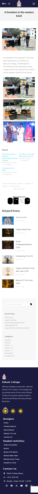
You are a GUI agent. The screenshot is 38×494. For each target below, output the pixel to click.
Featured (13, 183)
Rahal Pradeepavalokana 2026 (24, 244)
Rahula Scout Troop (11, 459)
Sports (6, 448)
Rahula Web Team (11, 456)
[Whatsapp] (31, 486)
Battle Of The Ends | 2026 (24, 281)
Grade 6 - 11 (6, 186)
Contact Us (8, 437)
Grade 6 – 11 (9, 350)
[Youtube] (22, 486)
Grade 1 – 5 (8, 345)
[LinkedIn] (16, 200)
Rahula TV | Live (10, 433)
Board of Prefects (11, 452)
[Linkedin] (26, 486)
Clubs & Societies (10, 445)
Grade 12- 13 (29, 183)
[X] (21, 200)
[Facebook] (10, 200)
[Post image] (8, 220)
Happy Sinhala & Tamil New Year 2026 (25, 269)
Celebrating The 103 (24, 256)
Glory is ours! (21, 217)
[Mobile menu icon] (34, 4)
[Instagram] (7, 486)
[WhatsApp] (27, 200)
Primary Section (10, 426)
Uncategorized (9, 356)
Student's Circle (10, 463)
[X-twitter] (17, 486)
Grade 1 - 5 (21, 183)
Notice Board (14, 186)
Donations (8, 340)
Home (6, 423)
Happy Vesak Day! (23, 229)
